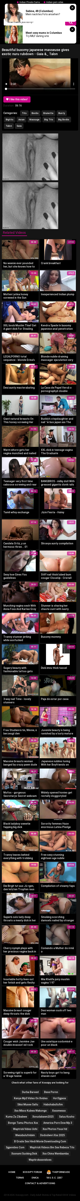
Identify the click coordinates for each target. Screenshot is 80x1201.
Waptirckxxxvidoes (40, 1159)
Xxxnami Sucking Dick (24, 1153)
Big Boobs (63, 119)
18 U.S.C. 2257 (54, 1177)
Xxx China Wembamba (55, 1153)
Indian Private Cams (30, 2)
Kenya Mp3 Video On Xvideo (31, 1098)
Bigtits (10, 119)
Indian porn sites (54, 2)
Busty (61, 113)
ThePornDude (61, 1172)
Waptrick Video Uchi (25, 1129)
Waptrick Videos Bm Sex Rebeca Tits (52, 1147)
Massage (34, 119)
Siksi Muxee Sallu (27, 1104)
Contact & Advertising (40, 1183)
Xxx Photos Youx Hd (55, 1129)
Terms (20, 1177)
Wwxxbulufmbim (25, 1135)
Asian (21, 119)
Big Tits (48, 119)
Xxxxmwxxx (59, 1110)
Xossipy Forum (32, 1172)
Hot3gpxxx (59, 1098)
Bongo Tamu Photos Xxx (23, 1122)
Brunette (48, 113)
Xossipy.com (21, 1195)
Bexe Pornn (51, 1092)
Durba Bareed (30, 1092)
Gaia (19, 126)
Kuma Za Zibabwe (16, 1116)
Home (11, 1172)
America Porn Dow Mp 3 (57, 1122)
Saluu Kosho (66, 1116)
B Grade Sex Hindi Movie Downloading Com (40, 1141)
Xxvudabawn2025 (43, 1116)
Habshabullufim (53, 1104)
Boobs (35, 113)
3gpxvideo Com (15, 1147)
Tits (24, 113)
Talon (9, 126)
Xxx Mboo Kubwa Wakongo (30, 1110)
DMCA (35, 1177)
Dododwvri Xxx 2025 (52, 1135)
